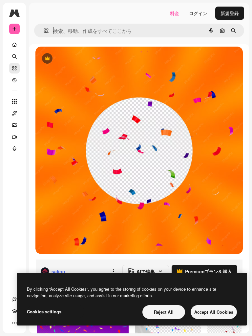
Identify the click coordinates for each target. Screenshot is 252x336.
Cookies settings (44, 311)
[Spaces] (14, 113)
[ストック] (14, 68)
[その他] (14, 323)
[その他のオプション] (113, 271)
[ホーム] (14, 44)
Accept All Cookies (213, 312)
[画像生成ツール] (14, 125)
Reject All (164, 312)
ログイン (198, 13)
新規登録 (229, 13)
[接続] (14, 299)
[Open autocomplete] (43, 30)
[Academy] (14, 311)
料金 (174, 13)
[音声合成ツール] (14, 148)
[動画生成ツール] (14, 137)
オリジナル (80, 58)
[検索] (14, 56)
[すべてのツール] (14, 101)
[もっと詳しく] (14, 80)
